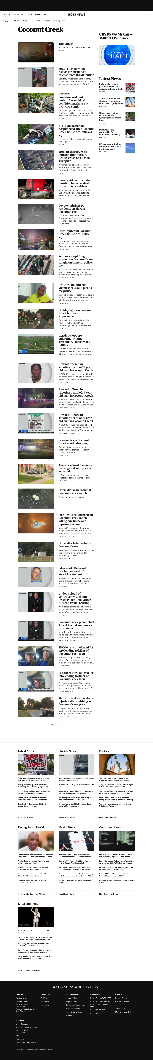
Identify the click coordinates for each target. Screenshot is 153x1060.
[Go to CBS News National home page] (76, 14)
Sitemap (69, 1015)
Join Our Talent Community (22, 1031)
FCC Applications (97, 1010)
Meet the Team (72, 998)
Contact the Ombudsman (26, 1043)
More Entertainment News (29, 970)
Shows (38, 14)
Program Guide (72, 1002)
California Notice (122, 1002)
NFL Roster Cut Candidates (22, 1005)
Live (29, 14)
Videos (47, 21)
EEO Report (95, 1013)
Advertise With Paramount (26, 1028)
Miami (5, 21)
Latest (6, 14)
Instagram (45, 1005)
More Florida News (67, 818)
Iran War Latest (22, 1002)
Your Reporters (59, 21)
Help (17, 1036)
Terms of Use (120, 1008)
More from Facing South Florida (31, 894)
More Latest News (25, 818)
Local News (17, 14)
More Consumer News (108, 894)
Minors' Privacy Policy (124, 1012)
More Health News (66, 894)
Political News (21, 998)
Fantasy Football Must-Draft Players (25, 1010)
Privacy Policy (121, 998)
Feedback (20, 1039)
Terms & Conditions (74, 1012)
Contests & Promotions (75, 1005)
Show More (55, 725)
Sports (37, 21)
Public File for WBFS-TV (100, 1002)
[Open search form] (149, 14)
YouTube (44, 998)
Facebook (45, 1002)
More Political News (107, 818)
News (16, 21)
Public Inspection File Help (99, 1005)
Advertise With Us (73, 1008)
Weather (27, 21)
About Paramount (23, 1024)
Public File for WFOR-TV (100, 998)
